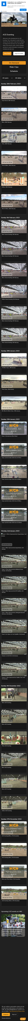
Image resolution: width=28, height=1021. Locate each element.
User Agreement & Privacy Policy (17, 1011)
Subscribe (23, 10)
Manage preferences (6, 1018)
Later (15, 10)
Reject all (14, 1014)
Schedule (14, 71)
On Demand (14, 63)
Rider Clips (14, 67)
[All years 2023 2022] (7, 78)
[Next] (24, 925)
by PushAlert (4, 11)
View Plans (7, 53)
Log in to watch (19, 53)
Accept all (5, 1014)
